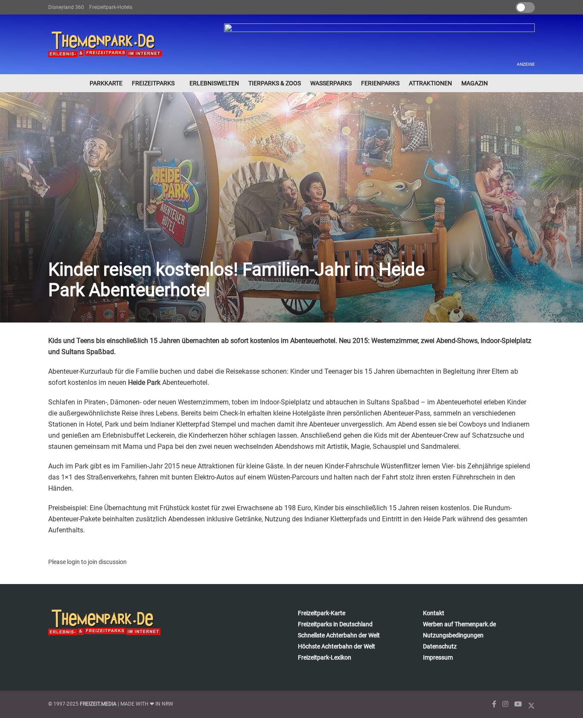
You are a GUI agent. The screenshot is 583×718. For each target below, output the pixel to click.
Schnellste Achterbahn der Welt (339, 635)
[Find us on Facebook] (494, 704)
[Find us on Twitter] (531, 704)
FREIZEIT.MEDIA (98, 704)
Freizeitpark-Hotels (110, 7)
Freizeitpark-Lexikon (324, 657)
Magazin (474, 83)
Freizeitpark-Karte (321, 613)
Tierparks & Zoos (274, 83)
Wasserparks (331, 83)
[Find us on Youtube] (518, 704)
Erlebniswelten (214, 83)
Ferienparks (380, 83)
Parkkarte (106, 83)
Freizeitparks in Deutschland (335, 624)
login (73, 561)
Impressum (438, 657)
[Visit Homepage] (105, 44)
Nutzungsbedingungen (453, 635)
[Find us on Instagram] (505, 704)
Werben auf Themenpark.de (459, 624)
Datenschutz (440, 646)
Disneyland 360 (66, 7)
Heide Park (144, 382)
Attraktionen (430, 83)
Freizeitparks (153, 83)
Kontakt (433, 613)
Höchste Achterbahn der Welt (336, 646)
